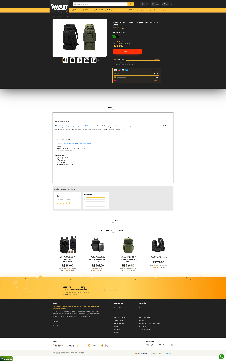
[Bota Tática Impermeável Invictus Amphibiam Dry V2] (158, 253)
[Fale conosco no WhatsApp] (221, 356)
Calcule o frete (120, 59)
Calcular (156, 59)
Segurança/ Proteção (120, 317)
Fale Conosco (143, 308)
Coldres (116, 326)
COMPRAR (127, 53)
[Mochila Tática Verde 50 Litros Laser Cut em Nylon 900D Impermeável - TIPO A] (128, 254)
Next (98, 59)
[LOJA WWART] (59, 8)
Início (54, 16)
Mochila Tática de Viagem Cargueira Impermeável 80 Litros (73, 126)
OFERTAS (116, 332)
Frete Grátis (142, 326)
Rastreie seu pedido (144, 317)
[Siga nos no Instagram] (57, 325)
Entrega (141, 320)
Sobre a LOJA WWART (145, 311)
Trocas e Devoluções (145, 329)
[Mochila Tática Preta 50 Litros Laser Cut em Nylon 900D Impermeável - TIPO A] (98, 254)
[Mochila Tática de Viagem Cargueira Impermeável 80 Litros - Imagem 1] (65, 60)
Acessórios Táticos (119, 314)
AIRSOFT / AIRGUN (119, 323)
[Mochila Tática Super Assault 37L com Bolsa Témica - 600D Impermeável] (67, 254)
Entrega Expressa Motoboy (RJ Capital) (150, 323)
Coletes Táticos (118, 308)
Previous (61, 60)
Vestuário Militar (61, 16)
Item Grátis (117, 329)
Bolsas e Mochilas (71, 16)
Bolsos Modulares (119, 311)
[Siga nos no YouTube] (54, 325)
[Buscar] (130, 4)
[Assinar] (149, 290)
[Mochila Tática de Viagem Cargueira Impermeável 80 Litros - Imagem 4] (87, 60)
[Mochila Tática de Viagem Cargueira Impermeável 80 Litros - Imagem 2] (72, 60)
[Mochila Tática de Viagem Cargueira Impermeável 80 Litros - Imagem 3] (79, 60)
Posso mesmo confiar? (145, 314)
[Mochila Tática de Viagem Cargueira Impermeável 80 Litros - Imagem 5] (94, 60)
